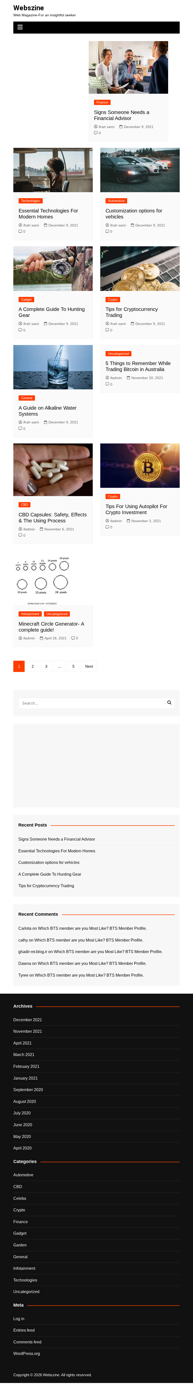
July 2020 (22, 1113)
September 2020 (28, 1090)
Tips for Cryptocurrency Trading (46, 886)
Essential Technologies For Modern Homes (56, 851)
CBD (24, 505)
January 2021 (25, 1078)
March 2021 (23, 1055)
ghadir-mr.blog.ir (32, 952)
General (26, 398)
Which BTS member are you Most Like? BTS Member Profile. (92, 928)
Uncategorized (118, 354)
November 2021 (27, 1031)
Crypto (113, 299)
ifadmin (116, 378)
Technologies (30, 201)
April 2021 (22, 1043)
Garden (20, 1245)
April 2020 (22, 1148)
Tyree (23, 975)
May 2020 (22, 1136)
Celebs (19, 1198)
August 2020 (24, 1101)
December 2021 (27, 1020)
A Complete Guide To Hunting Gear (49, 874)
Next (89, 666)
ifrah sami (106, 127)
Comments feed (27, 1342)
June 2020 (22, 1125)
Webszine (28, 8)
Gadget (26, 299)
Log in (18, 1319)
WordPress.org (26, 1353)
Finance (102, 102)
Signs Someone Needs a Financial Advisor (56, 839)
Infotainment (30, 614)
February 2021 (26, 1066)
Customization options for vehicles (48, 862)
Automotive (116, 201)
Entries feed (24, 1330)
